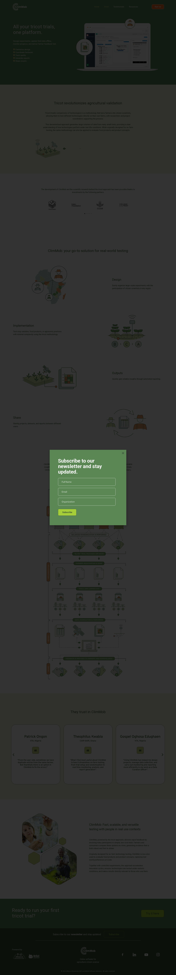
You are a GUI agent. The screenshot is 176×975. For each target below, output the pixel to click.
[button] (123, 453)
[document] (88, 487)
